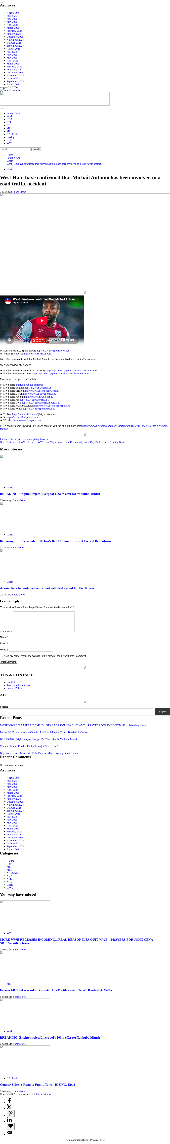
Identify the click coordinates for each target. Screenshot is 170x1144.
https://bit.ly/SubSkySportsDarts (39, 393)
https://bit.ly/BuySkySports (37, 353)
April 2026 (12, 24)
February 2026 (14, 30)
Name (4, 637)
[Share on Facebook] (9, 1102)
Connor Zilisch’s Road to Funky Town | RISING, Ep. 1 (29, 746)
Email (4, 643)
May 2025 (12, 57)
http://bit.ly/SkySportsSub (29, 384)
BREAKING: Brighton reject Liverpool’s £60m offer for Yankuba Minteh (50, 494)
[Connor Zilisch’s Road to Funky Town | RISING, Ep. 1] (25, 1072)
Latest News (13, 113)
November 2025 (15, 39)
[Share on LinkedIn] (9, 1121)
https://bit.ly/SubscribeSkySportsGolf (41, 402)
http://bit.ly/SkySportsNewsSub (53, 350)
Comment (6, 631)
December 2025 (15, 36)
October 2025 (14, 42)
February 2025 (14, 66)
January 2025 (14, 69)
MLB (9, 131)
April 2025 (12, 60)
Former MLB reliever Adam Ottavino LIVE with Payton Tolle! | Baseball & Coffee (43, 732)
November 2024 (15, 75)
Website (4, 649)
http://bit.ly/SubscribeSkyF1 (34, 399)
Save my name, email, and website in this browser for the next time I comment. (45, 655)
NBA (9, 119)
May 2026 (12, 21)
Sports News (19, 191)
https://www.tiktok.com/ (25, 414)
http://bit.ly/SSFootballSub (39, 396)
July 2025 (12, 51)
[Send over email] (9, 1134)
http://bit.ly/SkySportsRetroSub (39, 408)
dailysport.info (43, 1094)
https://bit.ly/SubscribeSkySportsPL (52, 405)
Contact (11, 682)
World (10, 116)
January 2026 (14, 33)
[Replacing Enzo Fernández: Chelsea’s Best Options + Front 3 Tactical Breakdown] (25, 529)
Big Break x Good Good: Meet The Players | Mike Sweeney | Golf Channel (40, 753)
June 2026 (12, 18)
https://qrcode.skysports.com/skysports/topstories (72, 370)
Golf (9, 140)
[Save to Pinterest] (11, 1113)
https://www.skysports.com (27, 420)
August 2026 (13, 12)
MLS (9, 128)
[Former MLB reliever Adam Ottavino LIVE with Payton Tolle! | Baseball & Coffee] (25, 978)
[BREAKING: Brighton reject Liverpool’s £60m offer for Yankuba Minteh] (25, 481)
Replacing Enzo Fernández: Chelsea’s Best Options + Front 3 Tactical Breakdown (55, 541)
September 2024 (15, 81)
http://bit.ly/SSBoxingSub (38, 387)
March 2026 (13, 27)
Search (4, 706)
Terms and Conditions (18, 685)
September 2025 (15, 45)
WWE (10, 143)
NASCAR (12, 134)
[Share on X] (9, 1108)
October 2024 (14, 78)
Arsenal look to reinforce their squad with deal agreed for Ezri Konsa (47, 588)
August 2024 (13, 84)
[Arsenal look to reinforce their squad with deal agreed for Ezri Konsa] (25, 576)
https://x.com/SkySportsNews (22, 417)
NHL (9, 125)
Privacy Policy (14, 688)
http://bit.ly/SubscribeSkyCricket (41, 390)
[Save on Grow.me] (11, 1126)
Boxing (10, 137)
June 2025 (12, 54)
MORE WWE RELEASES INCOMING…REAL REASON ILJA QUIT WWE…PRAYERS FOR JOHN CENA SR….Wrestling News (73, 725)
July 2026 (12, 15)
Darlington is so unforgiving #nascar (24, 439)
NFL (9, 122)
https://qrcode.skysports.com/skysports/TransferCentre (61, 373)
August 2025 (13, 48)
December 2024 (15, 72)
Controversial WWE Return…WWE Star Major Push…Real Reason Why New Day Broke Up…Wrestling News (62, 442)
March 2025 (13, 63)
